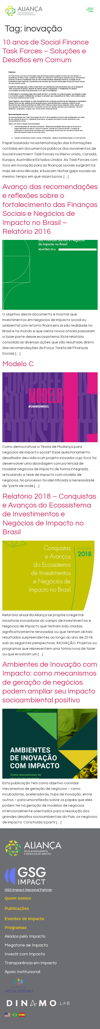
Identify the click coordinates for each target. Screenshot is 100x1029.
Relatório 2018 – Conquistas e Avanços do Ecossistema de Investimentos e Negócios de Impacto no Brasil (49, 514)
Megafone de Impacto (26, 945)
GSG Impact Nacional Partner (28, 889)
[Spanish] (22, 1014)
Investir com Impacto (25, 954)
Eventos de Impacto (24, 918)
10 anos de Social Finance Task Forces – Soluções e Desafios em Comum (45, 51)
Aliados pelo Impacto (25, 936)
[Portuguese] (15, 1014)
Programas (16, 927)
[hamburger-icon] (89, 10)
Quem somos (18, 898)
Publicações (17, 908)
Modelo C (18, 364)
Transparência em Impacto (31, 963)
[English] (8, 1014)
